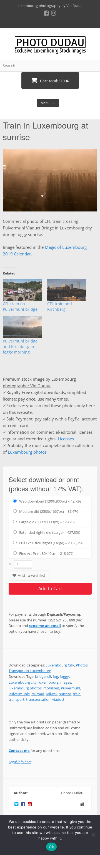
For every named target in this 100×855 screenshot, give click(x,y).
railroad (37, 693)
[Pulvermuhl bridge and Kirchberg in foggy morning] (22, 327)
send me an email (45, 625)
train (77, 693)
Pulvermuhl (70, 688)
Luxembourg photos (27, 452)
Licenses (66, 438)
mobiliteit (51, 688)
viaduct (58, 699)
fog (55, 676)
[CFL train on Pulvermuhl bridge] (22, 290)
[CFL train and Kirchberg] (66, 290)
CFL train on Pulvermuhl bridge (20, 306)
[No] (93, 835)
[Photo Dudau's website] (82, 804)
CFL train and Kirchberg (59, 306)
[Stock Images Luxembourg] (50, 48)
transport (16, 699)
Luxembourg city (23, 682)
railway (52, 693)
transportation (38, 699)
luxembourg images (54, 682)
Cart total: (54, 80)
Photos (82, 665)
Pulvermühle (19, 693)
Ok (51, 846)
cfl (49, 676)
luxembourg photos (25, 688)
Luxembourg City (60, 665)
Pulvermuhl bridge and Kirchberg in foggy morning (20, 346)
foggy (64, 676)
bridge (40, 676)
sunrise (65, 693)
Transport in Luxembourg (30, 670)
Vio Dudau (75, 5)
